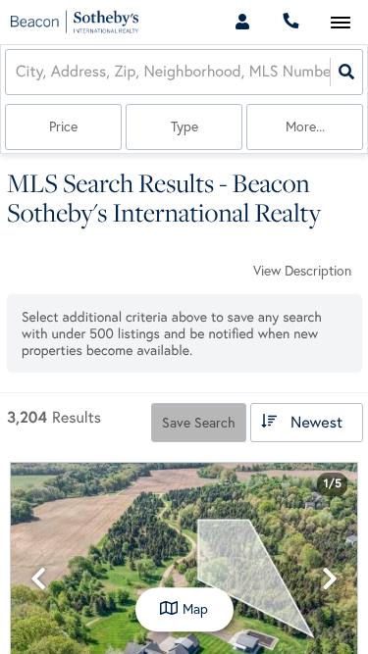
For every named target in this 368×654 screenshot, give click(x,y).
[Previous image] (38, 579)
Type (184, 126)
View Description (302, 270)
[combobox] (18, 72)
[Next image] (329, 579)
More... (305, 126)
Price (63, 126)
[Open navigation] (340, 23)
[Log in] (242, 22)
